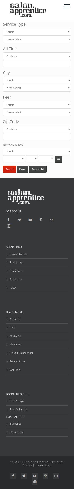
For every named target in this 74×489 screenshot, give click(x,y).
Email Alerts (17, 271)
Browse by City (18, 254)
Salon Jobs (16, 279)
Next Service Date (13, 145)
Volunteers (16, 344)
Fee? (7, 97)
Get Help (15, 369)
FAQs (13, 287)
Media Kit (15, 336)
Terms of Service (43, 465)
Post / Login (17, 401)
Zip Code (11, 121)
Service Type (14, 24)
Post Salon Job (18, 409)
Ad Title (10, 48)
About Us (15, 319)
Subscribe (15, 423)
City (6, 72)
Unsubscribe (17, 432)
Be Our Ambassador (21, 352)
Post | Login (16, 262)
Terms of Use (17, 361)
